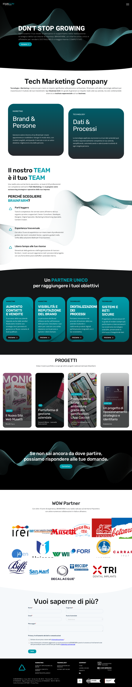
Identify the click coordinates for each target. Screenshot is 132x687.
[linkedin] (80, 673)
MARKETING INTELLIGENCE (42, 673)
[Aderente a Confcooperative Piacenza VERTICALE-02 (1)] (104, 668)
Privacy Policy (34, 683)
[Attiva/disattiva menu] (128, 4)
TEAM (80, 665)
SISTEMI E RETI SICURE (63, 669)
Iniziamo (25, 44)
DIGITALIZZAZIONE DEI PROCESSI (63, 666)
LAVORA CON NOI (84, 668)
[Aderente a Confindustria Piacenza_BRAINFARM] (104, 662)
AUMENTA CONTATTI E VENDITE (41, 670)
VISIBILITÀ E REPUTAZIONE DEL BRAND (44, 666)
